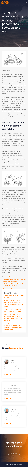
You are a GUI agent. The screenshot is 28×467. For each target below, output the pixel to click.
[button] (23, 2)
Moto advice (7, 277)
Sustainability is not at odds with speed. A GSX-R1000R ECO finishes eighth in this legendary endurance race (13, 286)
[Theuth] (5, 2)
